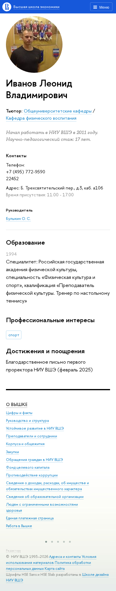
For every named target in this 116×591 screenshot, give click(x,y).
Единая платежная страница (30, 518)
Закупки (12, 451)
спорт (13, 334)
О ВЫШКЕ (16, 404)
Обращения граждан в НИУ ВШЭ (34, 459)
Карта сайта (55, 568)
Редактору (13, 551)
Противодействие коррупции (32, 475)
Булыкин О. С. (18, 218)
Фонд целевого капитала (27, 467)
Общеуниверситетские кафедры (58, 111)
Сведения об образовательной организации (45, 496)
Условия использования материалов (51, 559)
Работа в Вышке (19, 525)
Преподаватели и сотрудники (31, 436)
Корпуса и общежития (25, 443)
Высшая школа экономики (36, 6)
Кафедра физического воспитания (41, 118)
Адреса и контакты (65, 556)
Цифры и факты (19, 412)
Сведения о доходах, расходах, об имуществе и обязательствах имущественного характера (47, 485)
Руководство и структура (27, 420)
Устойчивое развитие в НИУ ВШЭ (35, 428)
